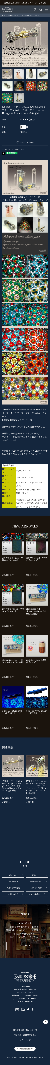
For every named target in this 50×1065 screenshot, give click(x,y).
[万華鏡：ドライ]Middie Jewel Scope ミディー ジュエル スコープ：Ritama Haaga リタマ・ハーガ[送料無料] (12, 786)
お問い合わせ (13, 894)
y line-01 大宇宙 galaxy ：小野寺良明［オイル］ (36, 712)
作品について (13, 875)
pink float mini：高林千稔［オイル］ (37, 661)
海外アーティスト (13, 15)
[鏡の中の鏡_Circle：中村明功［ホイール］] (13, 595)
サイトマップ (25, 1040)
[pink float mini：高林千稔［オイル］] (37, 646)
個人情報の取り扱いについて (25, 1030)
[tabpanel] (25, 44)
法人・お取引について (37, 894)
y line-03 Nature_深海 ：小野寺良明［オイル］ (12, 712)
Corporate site (24, 1048)
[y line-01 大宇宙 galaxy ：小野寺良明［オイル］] (37, 697)
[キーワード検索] (40, 9)
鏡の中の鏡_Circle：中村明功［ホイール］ (13, 610)
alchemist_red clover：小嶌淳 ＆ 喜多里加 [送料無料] (36, 611)
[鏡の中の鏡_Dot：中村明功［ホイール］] (37, 544)
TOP (3, 15)
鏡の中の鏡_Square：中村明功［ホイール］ (12, 559)
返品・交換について (37, 881)
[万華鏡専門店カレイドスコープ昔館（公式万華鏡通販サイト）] (7, 8)
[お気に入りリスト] (34, 9)
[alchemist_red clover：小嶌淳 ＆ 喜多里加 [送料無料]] (37, 595)
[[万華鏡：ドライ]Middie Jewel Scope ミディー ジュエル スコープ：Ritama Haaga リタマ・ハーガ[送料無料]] (13, 766)
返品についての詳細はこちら (14, 149)
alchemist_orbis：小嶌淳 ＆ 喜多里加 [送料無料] (13, 661)
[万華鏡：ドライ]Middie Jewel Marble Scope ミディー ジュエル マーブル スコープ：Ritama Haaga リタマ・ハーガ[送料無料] (37, 787)
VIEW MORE (25, 946)
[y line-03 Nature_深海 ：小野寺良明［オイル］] (13, 697)
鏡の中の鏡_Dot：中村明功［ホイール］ (36, 559)
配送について (37, 875)
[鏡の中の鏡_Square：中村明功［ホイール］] (13, 544)
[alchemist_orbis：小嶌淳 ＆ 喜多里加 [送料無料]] (13, 646)
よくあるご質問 (36, 888)
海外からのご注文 (13, 888)
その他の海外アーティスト (30, 15)
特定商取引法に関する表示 (25, 1034)
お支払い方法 (13, 881)
